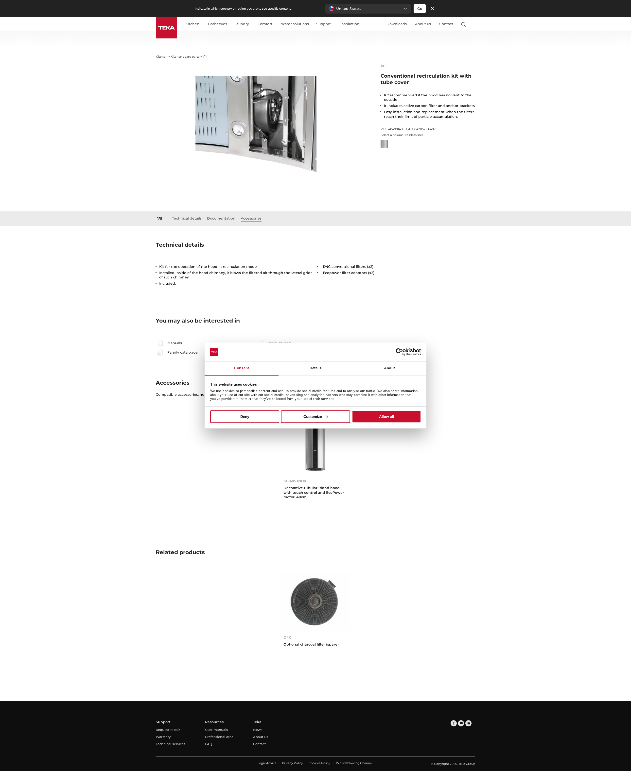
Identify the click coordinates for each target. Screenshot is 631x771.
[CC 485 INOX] (315, 444)
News (258, 730)
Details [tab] (316, 368)
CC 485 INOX (294, 481)
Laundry (241, 24)
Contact (446, 24)
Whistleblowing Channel (354, 763)
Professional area (219, 737)
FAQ (208, 744)
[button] (368, 8)
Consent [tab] (241, 368)
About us (423, 24)
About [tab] (389, 368)
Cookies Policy (319, 763)
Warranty (163, 737)
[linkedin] (468, 723)
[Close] (432, 8)
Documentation (221, 218)
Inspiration (349, 24)
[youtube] (461, 723)
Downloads (396, 24)
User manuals (216, 730)
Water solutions (295, 24)
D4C (287, 637)
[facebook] (454, 723)
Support (323, 24)
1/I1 (159, 218)
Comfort (265, 24)
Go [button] (419, 8)
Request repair (168, 730)
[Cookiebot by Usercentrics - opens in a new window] (399, 352)
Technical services (170, 744)
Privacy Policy (292, 763)
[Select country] (473, 24)
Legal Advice (267, 763)
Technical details (187, 218)
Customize (312, 416)
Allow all (386, 416)
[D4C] (315, 601)
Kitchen (192, 24)
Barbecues (217, 24)
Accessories (251, 218)
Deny (244, 416)
